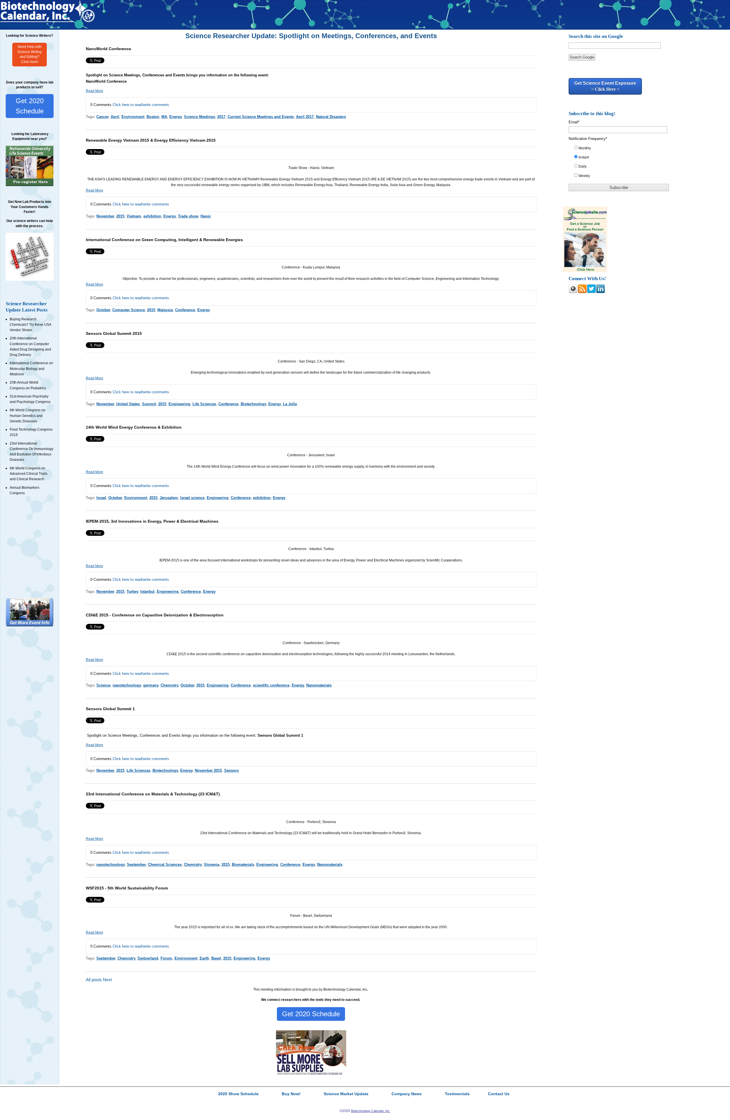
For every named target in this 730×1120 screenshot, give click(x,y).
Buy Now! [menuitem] (291, 1094)
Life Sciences (204, 404)
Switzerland (147, 958)
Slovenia (211, 864)
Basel (216, 958)
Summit (149, 404)
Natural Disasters (331, 117)
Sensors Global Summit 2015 (114, 333)
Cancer (102, 117)
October (103, 310)
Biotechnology (253, 404)
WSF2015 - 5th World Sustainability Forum (127, 888)
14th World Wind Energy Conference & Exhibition (134, 427)
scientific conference (271, 685)
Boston (153, 117)
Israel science (192, 498)
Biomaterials (243, 864)
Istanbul (147, 591)
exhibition (152, 216)
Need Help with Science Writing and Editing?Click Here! (29, 54)
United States (128, 404)
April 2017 (305, 117)
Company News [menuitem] (407, 1094)
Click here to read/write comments (141, 105)
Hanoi (205, 216)
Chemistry (169, 685)
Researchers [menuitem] (20, 25)
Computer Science (128, 310)
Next (107, 980)
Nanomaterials (319, 685)
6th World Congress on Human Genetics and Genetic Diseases (27, 415)
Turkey (132, 591)
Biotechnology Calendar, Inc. (370, 1111)
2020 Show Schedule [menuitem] (238, 1094)
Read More (94, 91)
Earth (204, 958)
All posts (94, 980)
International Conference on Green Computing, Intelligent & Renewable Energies (164, 239)
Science (103, 685)
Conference (185, 310)
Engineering (179, 404)
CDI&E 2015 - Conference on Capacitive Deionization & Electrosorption (155, 615)
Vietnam (134, 216)
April (115, 117)
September (136, 864)
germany (150, 685)
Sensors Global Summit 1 (110, 708)
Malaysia (165, 310)
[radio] (622, 149)
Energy (175, 117)
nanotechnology (127, 685)
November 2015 (208, 770)
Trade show (188, 216)
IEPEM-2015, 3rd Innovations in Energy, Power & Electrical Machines (152, 521)
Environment (132, 117)
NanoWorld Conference (108, 48)
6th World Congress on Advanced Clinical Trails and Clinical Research (28, 473)
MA (164, 117)
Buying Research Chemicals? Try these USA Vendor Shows (30, 324)
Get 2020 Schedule (30, 106)
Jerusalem (169, 498)
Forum (166, 958)
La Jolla (290, 404)
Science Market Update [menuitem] (346, 1094)
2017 (221, 117)
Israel (101, 498)
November (105, 216)
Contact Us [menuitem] (499, 1094)
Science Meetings (199, 117)
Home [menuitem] (5, 25)
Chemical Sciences (165, 864)
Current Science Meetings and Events (261, 117)
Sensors (231, 770)
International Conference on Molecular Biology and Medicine (31, 368)
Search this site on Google (596, 36)
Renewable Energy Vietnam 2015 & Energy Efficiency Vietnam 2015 (151, 140)
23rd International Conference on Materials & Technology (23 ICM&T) (153, 794)
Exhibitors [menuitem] (39, 25)
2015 (120, 216)
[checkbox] (622, 163)
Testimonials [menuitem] (57, 25)
